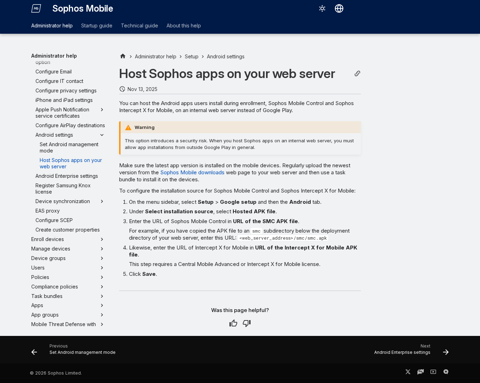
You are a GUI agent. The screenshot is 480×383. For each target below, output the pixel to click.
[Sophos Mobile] (36, 8)
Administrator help (52, 25)
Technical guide (139, 25)
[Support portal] (420, 373)
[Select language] (339, 8)
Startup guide (96, 25)
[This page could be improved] (247, 323)
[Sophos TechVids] (433, 373)
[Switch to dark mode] (322, 8)
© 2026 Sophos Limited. (56, 373)
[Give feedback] (446, 373)
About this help (184, 25)
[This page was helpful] (233, 323)
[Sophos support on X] (408, 373)
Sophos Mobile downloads (192, 172)
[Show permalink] (357, 73)
